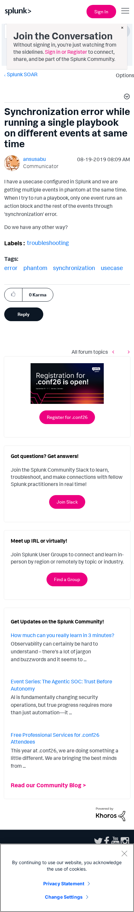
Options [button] (123, 75)
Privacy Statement (63, 883)
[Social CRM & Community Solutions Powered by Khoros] (110, 813)
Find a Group (67, 579)
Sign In (101, 11)
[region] (67, 878)
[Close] (124, 853)
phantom (35, 267)
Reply (24, 314)
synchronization (74, 267)
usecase (112, 267)
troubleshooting (48, 243)
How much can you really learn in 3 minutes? (62, 635)
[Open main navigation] (125, 11)
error (11, 267)
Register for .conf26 (67, 417)
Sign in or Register (66, 52)
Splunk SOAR (22, 74)
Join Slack (67, 502)
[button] (126, 97)
